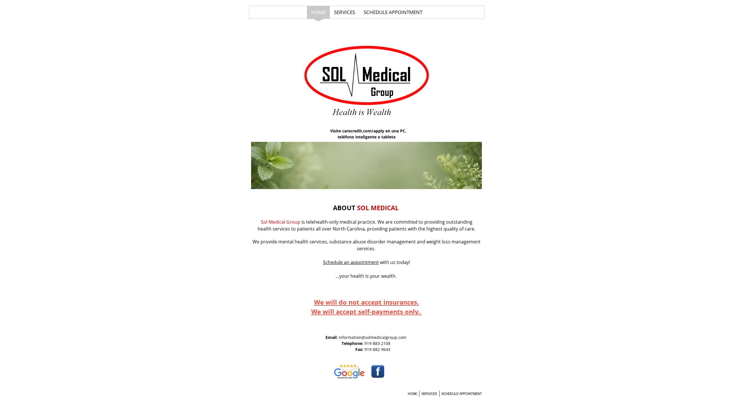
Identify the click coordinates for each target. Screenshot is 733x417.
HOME (318, 12)
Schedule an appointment (351, 262)
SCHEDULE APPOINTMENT (393, 12)
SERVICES (344, 12)
